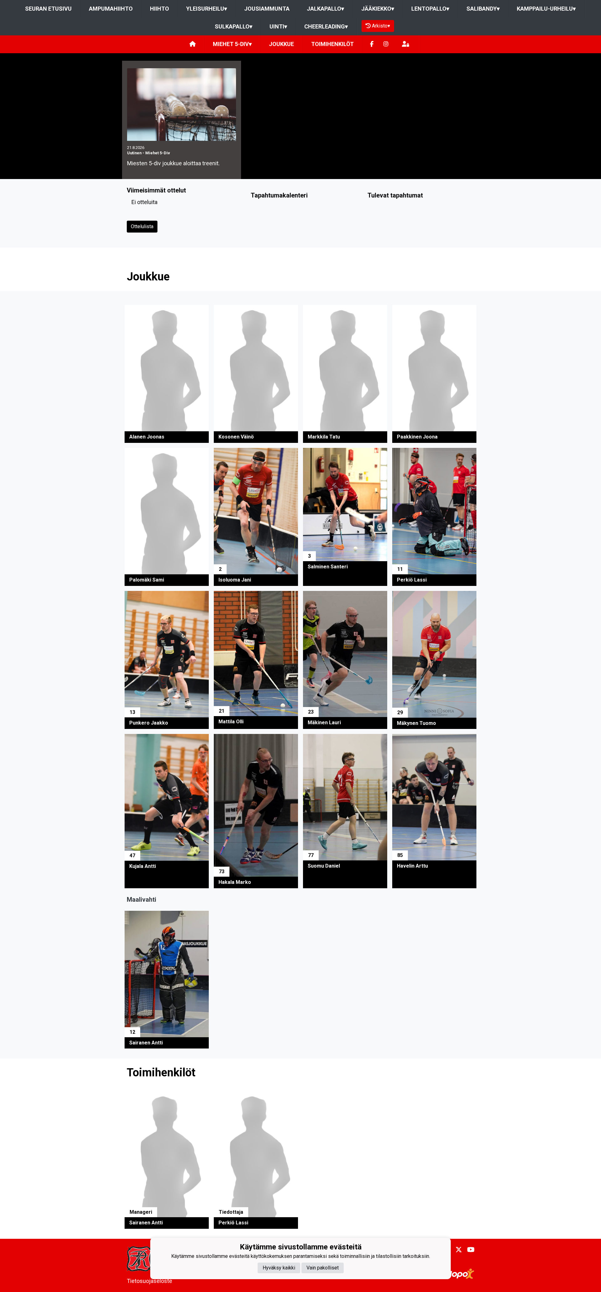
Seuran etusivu (48, 8)
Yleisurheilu (206, 8)
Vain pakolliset (322, 1267)
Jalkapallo (325, 8)
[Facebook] (371, 44)
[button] (166, 373)
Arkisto (381, 26)
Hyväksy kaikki (279, 1267)
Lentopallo (430, 8)
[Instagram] (385, 44)
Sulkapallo (233, 26)
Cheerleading (326, 26)
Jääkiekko (377, 8)
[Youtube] (468, 1249)
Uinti (278, 26)
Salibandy (483, 8)
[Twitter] (456, 1249)
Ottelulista (142, 226)
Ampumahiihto (111, 8)
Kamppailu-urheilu (546, 8)
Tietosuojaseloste (149, 1281)
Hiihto (159, 8)
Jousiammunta (267, 8)
